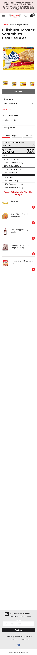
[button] (5, 83)
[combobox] (18, 103)
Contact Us (28, 637)
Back (5, 24)
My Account (8, 637)
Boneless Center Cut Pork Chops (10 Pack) (21, 246)
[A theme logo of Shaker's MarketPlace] (15, 15)
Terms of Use (25, 639)
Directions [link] (28, 135)
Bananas (14, 201)
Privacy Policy (14, 639)
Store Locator (19, 637)
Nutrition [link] (6, 135)
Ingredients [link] (16, 135)
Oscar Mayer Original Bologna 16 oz (19, 215)
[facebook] (18, 645)
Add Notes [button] (6, 109)
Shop (12, 24)
